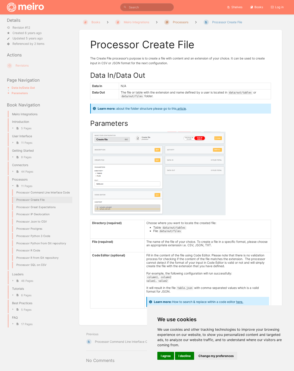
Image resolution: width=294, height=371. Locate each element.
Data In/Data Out (23, 87)
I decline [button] (184, 356)
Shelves (236, 7)
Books (258, 7)
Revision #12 (21, 27)
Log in (279, 7)
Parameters (20, 93)
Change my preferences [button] (216, 356)
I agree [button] (166, 356)
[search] (147, 7)
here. (239, 302)
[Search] (125, 7)
